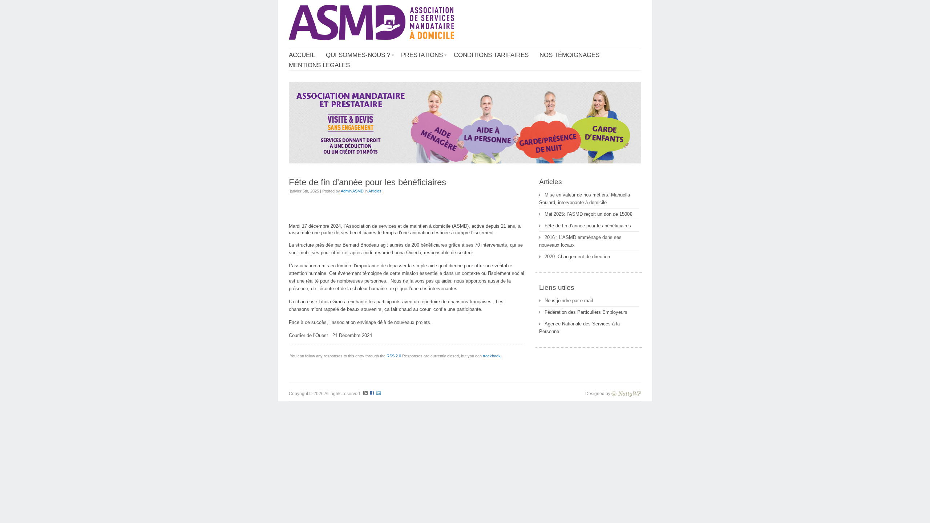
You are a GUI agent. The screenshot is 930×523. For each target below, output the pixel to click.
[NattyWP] (626, 393)
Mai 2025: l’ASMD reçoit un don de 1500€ (588, 214)
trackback (492, 356)
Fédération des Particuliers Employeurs (586, 312)
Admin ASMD (352, 191)
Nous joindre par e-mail (569, 300)
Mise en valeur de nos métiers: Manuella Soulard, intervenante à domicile (584, 198)
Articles (374, 191)
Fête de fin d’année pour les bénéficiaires (588, 225)
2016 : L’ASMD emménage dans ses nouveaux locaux (580, 241)
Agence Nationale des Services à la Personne (579, 327)
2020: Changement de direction (577, 256)
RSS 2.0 (394, 356)
